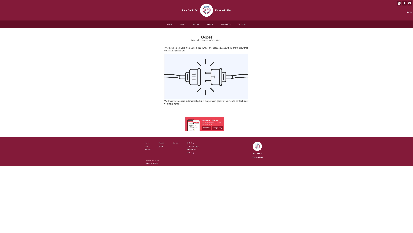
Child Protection (192, 146)
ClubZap (155, 163)
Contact (175, 143)
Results (210, 24)
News (182, 24)
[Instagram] (399, 3)
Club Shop (190, 143)
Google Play (217, 128)
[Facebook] (404, 3)
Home (169, 24)
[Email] (410, 3)
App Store (206, 128)
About (161, 146)
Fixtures (196, 24)
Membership (225, 24)
